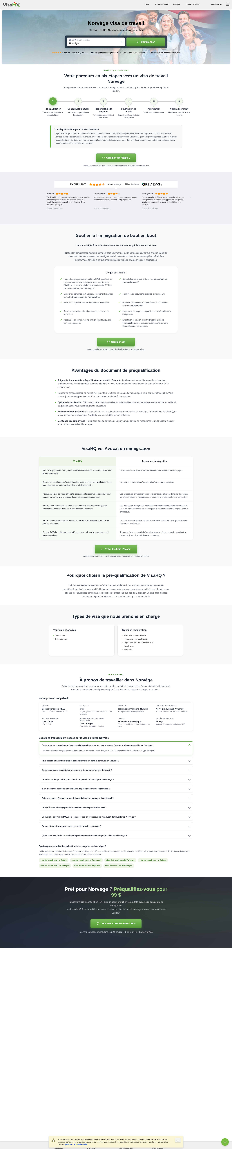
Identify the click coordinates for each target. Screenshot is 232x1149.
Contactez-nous (193, 4)
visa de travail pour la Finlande (120, 860)
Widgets (176, 4)
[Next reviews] (190, 197)
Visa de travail (161, 4)
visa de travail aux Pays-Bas (87, 866)
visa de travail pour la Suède (54, 860)
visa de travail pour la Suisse (153, 860)
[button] (53, 108)
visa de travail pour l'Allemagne (55, 866)
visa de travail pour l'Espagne (118, 866)
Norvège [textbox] (74, 43)
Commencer (148, 42)
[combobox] (96, 42)
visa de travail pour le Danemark (86, 860)
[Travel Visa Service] (11, 4)
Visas (146, 4)
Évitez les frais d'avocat (118, 549)
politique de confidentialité (76, 1144)
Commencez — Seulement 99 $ (118, 923)
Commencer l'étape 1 (118, 157)
